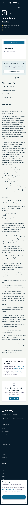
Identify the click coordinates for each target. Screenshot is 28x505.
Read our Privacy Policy (8, 489)
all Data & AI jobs (20, 366)
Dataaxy (4, 8)
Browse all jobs (14, 398)
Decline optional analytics (14, 501)
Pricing (3, 454)
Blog (3, 470)
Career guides (5, 435)
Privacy (3, 473)
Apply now (14, 42)
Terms (3, 476)
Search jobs (4, 428)
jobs (11, 7)
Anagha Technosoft (18, 368)
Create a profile (5, 431)
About (3, 467)
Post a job (4, 447)
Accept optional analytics (14, 497)
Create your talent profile (14, 71)
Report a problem (14, 56)
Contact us (4, 457)
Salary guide (4, 438)
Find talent (4, 451)
